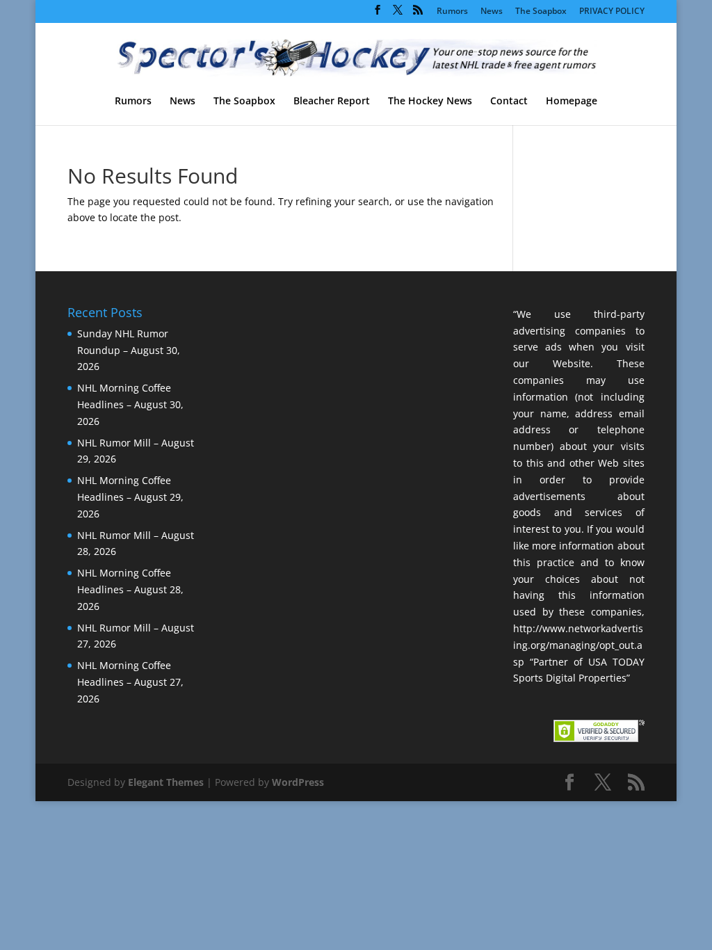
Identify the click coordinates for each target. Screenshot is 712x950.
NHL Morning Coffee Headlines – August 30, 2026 (130, 404)
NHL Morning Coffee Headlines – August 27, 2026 (130, 682)
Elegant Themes (166, 782)
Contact (509, 101)
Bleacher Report (331, 101)
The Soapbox (541, 12)
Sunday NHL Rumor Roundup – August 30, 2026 (128, 350)
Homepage (571, 101)
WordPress (298, 782)
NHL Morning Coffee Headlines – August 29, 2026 (130, 497)
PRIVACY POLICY (612, 12)
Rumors (452, 12)
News (491, 12)
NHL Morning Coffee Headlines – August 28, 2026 (130, 589)
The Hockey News (430, 101)
